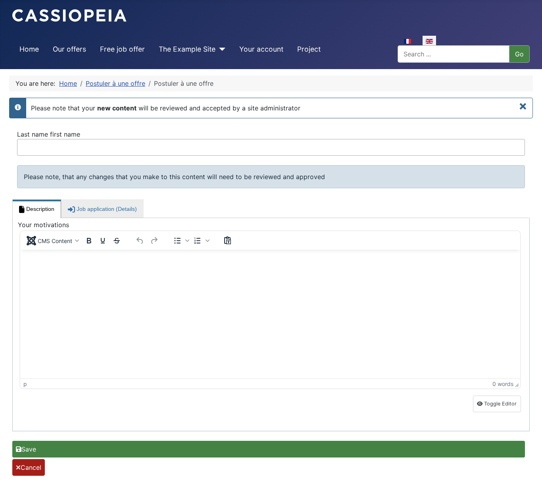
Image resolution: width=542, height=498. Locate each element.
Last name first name (48, 134)
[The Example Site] (220, 49)
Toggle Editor (499, 404)
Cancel (31, 467)
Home (29, 49)
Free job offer (122, 49)
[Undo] (140, 240)
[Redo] (154, 240)
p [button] (25, 383)
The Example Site (187, 49)
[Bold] (89, 240)
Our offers (69, 49)
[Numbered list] (197, 240)
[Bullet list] (177, 240)
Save (28, 449)
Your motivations (43, 225)
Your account (261, 49)
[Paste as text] (227, 240)
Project (309, 49)
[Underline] (103, 240)
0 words (502, 383)
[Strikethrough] (116, 240)
